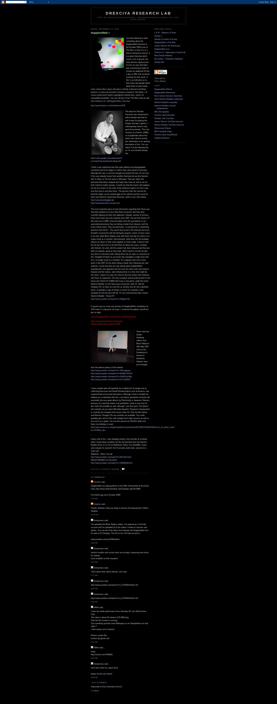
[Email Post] (122, 469)
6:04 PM (94, 543)
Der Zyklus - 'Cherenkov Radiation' (168, 59)
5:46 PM (94, 602)
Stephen (97, 504)
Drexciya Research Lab (138, 13)
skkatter (97, 482)
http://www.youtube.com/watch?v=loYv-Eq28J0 (110, 379)
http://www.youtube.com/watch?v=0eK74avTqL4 (111, 457)
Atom (119, 687)
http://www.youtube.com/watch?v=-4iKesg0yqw (110, 370)
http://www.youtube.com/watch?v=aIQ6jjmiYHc (110, 299)
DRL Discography (161, 112)
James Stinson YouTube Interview (168, 121)
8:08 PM (94, 677)
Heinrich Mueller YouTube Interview (169, 125)
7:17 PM (94, 575)
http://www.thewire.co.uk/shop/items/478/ (108, 105)
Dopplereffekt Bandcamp (164, 92)
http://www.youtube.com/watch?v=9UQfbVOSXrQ (111, 373)
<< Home (95, 691)
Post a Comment (99, 682)
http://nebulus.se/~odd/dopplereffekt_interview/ (110, 101)
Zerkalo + (158, 36)
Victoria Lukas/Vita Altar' (164, 115)
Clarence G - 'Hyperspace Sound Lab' (170, 52)
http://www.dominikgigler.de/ (102, 200)
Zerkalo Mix (159, 62)
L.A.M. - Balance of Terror (165, 33)
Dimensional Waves (162, 128)
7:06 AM (94, 498)
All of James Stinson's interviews (168, 96)
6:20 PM (115, 469)
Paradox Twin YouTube (164, 118)
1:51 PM (94, 642)
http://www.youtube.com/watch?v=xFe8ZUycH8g (111, 376)
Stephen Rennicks (162, 138)
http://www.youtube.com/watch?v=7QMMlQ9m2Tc (112, 463)
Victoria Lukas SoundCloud (165, 135)
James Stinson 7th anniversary (167, 46)
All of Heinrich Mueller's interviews (168, 99)
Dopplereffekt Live (162, 49)
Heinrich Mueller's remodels (165, 102)
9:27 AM (94, 658)
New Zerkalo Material (163, 55)
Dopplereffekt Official (163, 89)
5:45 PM (94, 588)
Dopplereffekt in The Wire (165, 42)
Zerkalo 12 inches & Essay (165, 39)
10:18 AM (94, 514)
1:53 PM (94, 562)
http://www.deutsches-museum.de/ (105, 203)
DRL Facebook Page (163, 131)
